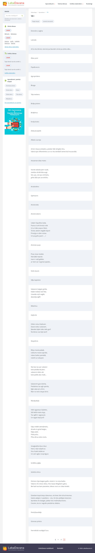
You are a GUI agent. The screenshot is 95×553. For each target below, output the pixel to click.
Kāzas (17, 90)
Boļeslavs (14, 34)
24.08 (8, 30)
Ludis (11, 41)
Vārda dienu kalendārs (12, 47)
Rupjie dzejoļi (35, 21)
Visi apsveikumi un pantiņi (13, 103)
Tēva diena (19, 94)
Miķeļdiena (9, 99)
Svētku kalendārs (76, 4)
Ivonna (7, 41)
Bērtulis (7, 34)
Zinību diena (9, 94)
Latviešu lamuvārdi (48, 21)
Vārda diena (9, 90)
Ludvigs (17, 41)
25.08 (8, 38)
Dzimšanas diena (10, 85)
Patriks (13, 43)
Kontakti (60, 548)
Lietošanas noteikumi (45, 548)
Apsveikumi (49, 4)
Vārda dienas (62, 4)
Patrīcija (7, 43)
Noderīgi (89, 4)
